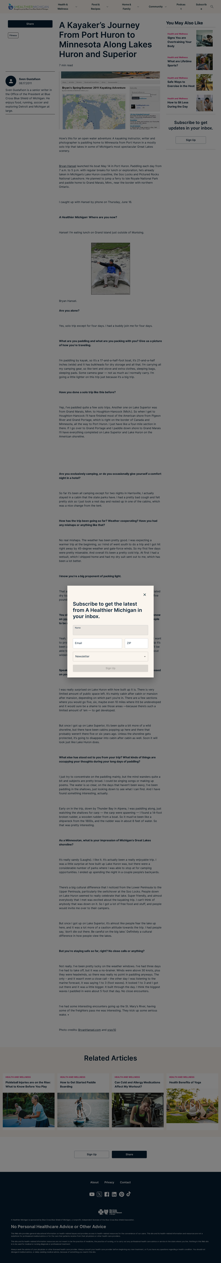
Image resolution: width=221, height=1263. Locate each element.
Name (78, 627)
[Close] (144, 594)
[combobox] (110, 656)
